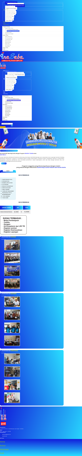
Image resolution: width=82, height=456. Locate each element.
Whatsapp (4, 449)
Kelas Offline (5, 35)
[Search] (12, 125)
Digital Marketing (8, 42)
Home (2, 442)
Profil (4, 49)
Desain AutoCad (8, 40)
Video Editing (7, 46)
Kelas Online (6, 21)
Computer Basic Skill (8, 39)
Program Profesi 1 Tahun (9, 28)
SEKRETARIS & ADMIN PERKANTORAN (16, 5)
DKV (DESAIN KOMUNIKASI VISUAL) (12, 29)
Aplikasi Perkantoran (8, 36)
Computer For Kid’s (8, 32)
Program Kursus (6, 26)
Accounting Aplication (9, 38)
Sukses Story (6, 24)
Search (11, 122)
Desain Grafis (7, 43)
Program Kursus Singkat (11, 8)
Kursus (3, 445)
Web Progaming (7, 114)
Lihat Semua (3, 239)
